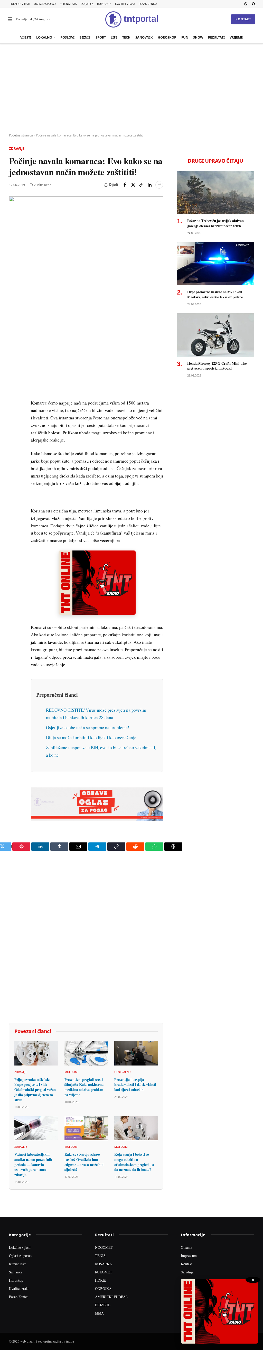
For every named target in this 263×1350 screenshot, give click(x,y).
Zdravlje (16, 148)
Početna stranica (21, 135)
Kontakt (243, 19)
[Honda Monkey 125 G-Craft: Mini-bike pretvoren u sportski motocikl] (215, 335)
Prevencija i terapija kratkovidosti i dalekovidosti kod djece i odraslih (135, 1084)
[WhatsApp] (14, 416)
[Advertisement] (131, 89)
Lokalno (44, 37)
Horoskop (104, 4)
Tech (126, 37)
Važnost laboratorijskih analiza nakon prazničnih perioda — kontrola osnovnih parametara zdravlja (33, 1164)
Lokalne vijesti (20, 4)
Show (198, 37)
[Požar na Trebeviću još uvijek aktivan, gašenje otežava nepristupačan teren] (215, 192)
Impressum (189, 1255)
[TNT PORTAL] (131, 19)
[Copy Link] (141, 185)
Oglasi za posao (45, 4)
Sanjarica (87, 4)
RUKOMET (103, 1272)
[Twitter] (14, 334)
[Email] (14, 357)
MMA (99, 1313)
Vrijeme (236, 37)
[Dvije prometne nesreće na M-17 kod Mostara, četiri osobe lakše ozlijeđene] (215, 264)
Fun (184, 37)
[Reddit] (14, 393)
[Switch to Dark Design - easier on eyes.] (246, 4)
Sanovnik (144, 37)
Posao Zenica (148, 4)
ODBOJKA (103, 1288)
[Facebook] (14, 322)
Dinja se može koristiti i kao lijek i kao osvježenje (91, 737)
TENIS (100, 1255)
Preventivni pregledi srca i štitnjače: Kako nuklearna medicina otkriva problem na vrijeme (84, 1087)
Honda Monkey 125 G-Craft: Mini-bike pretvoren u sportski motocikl (217, 366)
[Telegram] (14, 405)
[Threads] (14, 428)
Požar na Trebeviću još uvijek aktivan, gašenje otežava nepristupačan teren (216, 223)
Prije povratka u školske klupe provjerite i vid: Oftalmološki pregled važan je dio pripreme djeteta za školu (34, 1090)
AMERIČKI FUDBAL (111, 1296)
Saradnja (187, 1272)
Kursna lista (68, 4)
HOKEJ (100, 1280)
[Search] (253, 4)
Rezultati (216, 37)
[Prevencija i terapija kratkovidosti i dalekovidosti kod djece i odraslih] (136, 1053)
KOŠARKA (103, 1263)
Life (114, 37)
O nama (186, 1247)
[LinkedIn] (14, 381)
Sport (101, 37)
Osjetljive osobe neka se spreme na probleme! (87, 727)
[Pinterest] (14, 346)
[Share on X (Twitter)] (133, 185)
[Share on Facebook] (125, 185)
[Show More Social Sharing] (159, 185)
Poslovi (67, 37)
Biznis (84, 37)
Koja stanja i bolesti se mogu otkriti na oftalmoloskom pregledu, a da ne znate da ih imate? (134, 1162)
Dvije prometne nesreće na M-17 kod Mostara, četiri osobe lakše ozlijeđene (215, 294)
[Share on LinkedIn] (149, 185)
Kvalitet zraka (125, 4)
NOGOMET (104, 1247)
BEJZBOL (102, 1304)
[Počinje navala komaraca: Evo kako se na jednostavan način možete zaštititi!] (86, 246)
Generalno (122, 1072)
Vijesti (25, 37)
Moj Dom (71, 1072)
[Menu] (10, 19)
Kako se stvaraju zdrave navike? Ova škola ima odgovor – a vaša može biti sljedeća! (84, 1162)
